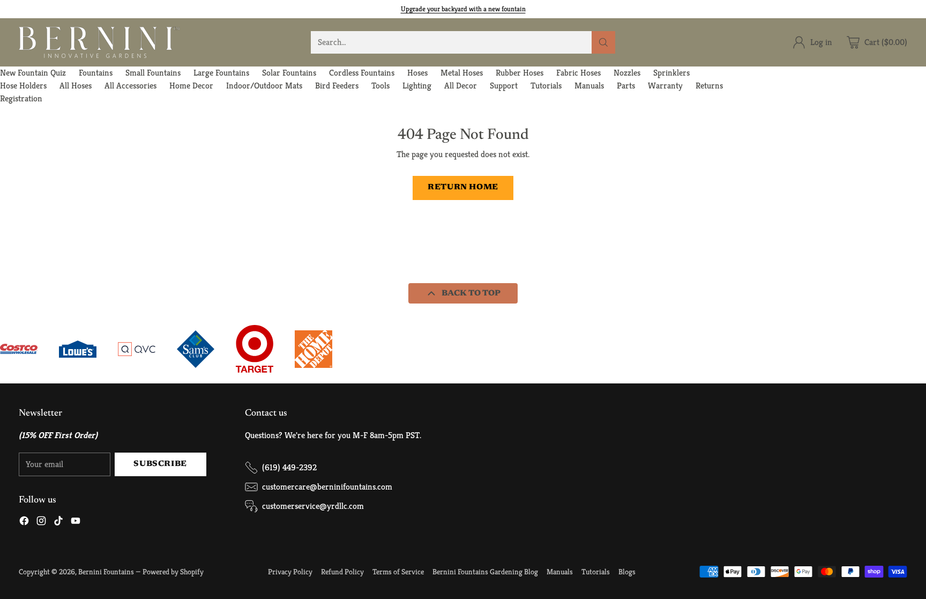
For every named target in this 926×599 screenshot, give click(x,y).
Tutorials (546, 85)
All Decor (460, 85)
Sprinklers (671, 72)
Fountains (96, 72)
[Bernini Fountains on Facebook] (24, 522)
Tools (380, 85)
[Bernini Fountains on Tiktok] (58, 522)
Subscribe (159, 464)
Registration (21, 98)
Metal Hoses (461, 72)
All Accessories (130, 85)
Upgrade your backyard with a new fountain (463, 8)
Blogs (627, 571)
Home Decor (191, 85)
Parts (626, 85)
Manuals (589, 85)
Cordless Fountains (361, 72)
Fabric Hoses (578, 72)
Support (504, 85)
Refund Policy (342, 571)
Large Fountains (221, 72)
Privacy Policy (290, 571)
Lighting (416, 85)
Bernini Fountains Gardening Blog (485, 571)
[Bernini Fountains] (99, 42)
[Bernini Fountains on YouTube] (75, 522)
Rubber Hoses (519, 72)
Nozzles (627, 72)
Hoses (417, 72)
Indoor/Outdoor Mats (264, 85)
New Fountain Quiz (33, 72)
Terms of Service (398, 571)
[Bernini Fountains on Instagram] (41, 522)
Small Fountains (153, 72)
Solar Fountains (289, 72)
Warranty (665, 85)
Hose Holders (23, 85)
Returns (709, 85)
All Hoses (75, 85)
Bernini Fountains (106, 571)
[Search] (603, 42)
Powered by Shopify (173, 571)
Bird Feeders (337, 85)
